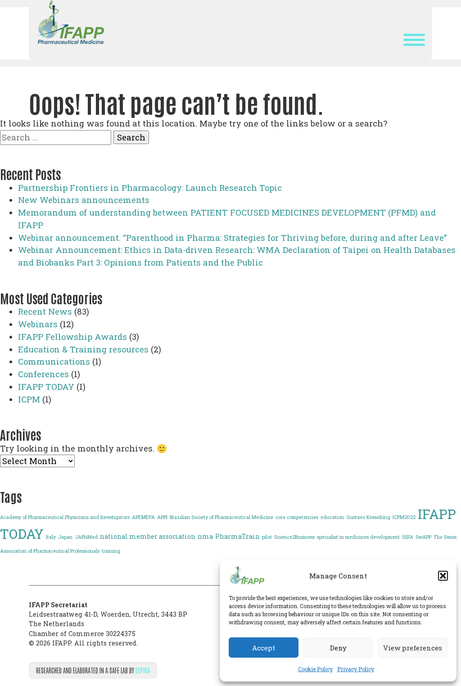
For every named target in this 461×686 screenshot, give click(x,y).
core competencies (297, 517)
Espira (143, 670)
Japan (65, 537)
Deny (338, 647)
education (332, 517)
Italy (51, 537)
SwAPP (423, 537)
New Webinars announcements (83, 199)
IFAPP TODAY (46, 386)
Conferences (43, 374)
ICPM (29, 399)
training (111, 551)
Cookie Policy (315, 668)
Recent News (45, 311)
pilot (267, 537)
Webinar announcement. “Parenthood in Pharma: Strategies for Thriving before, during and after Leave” (232, 237)
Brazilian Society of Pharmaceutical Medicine (221, 517)
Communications (54, 361)
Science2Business (294, 537)
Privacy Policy (355, 668)
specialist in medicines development (358, 537)
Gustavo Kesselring (368, 517)
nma (205, 536)
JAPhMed (86, 537)
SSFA (407, 537)
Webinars (38, 324)
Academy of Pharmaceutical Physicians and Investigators (65, 517)
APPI (162, 517)
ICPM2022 (404, 517)
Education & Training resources (83, 349)
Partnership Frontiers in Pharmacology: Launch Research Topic (150, 187)
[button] (442, 575)
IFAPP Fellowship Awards (72, 336)
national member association (147, 536)
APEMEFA (143, 517)
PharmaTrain (237, 536)
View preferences (412, 647)
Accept (263, 647)
